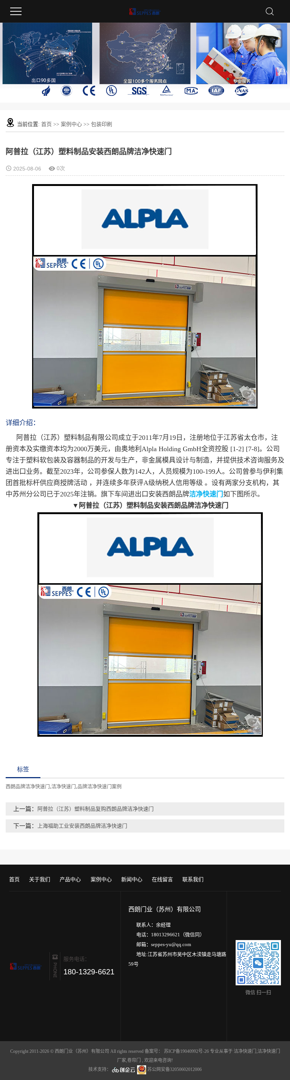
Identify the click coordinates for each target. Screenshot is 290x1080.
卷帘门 (134, 1060)
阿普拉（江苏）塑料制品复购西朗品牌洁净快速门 (95, 809)
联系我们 (193, 879)
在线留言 (162, 879)
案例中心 (71, 124)
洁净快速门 (63, 786)
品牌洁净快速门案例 (99, 786)
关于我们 (39, 879)
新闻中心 (131, 879)
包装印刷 (101, 124)
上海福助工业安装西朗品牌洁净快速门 (82, 826)
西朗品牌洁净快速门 (28, 786)
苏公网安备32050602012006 (174, 1069)
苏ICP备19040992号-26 (186, 1051)
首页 (46, 124)
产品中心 (70, 879)
